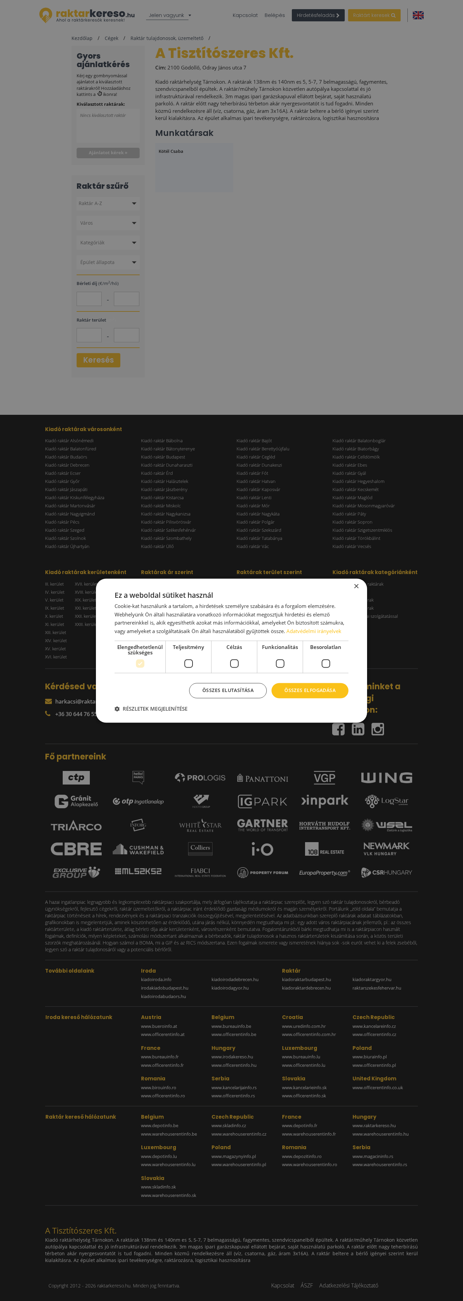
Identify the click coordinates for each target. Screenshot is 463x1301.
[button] (151, 708)
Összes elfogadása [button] (310, 690)
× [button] (356, 586)
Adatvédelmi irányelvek (313, 631)
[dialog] (231, 650)
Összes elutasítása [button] (228, 690)
